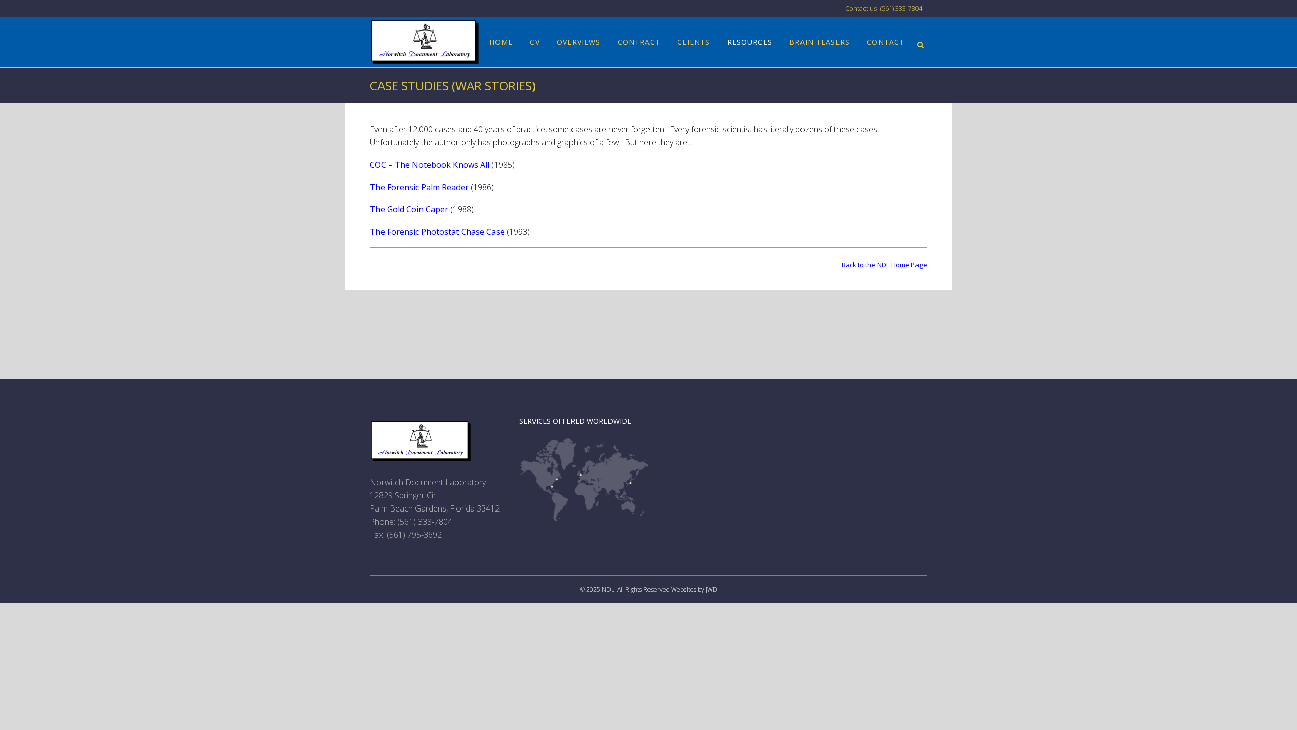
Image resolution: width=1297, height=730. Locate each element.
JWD (711, 589)
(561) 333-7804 (424, 521)
